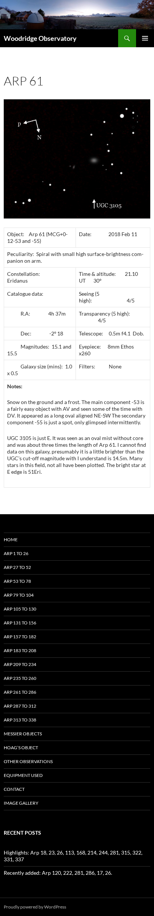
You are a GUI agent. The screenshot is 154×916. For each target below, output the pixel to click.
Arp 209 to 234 (20, 664)
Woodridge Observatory (40, 38)
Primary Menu (145, 38)
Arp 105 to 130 (20, 609)
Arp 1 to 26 (16, 553)
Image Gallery (21, 803)
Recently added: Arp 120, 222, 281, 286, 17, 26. (58, 873)
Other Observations (28, 761)
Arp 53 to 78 (17, 581)
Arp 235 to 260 (20, 678)
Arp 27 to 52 (17, 567)
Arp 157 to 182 (20, 636)
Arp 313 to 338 (20, 720)
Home (11, 539)
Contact (14, 789)
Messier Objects (23, 733)
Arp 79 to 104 (19, 595)
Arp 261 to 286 (20, 692)
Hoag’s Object (21, 747)
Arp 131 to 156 (20, 623)
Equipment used (23, 775)
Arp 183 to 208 (20, 650)
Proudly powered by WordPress (35, 907)
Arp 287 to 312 (20, 706)
